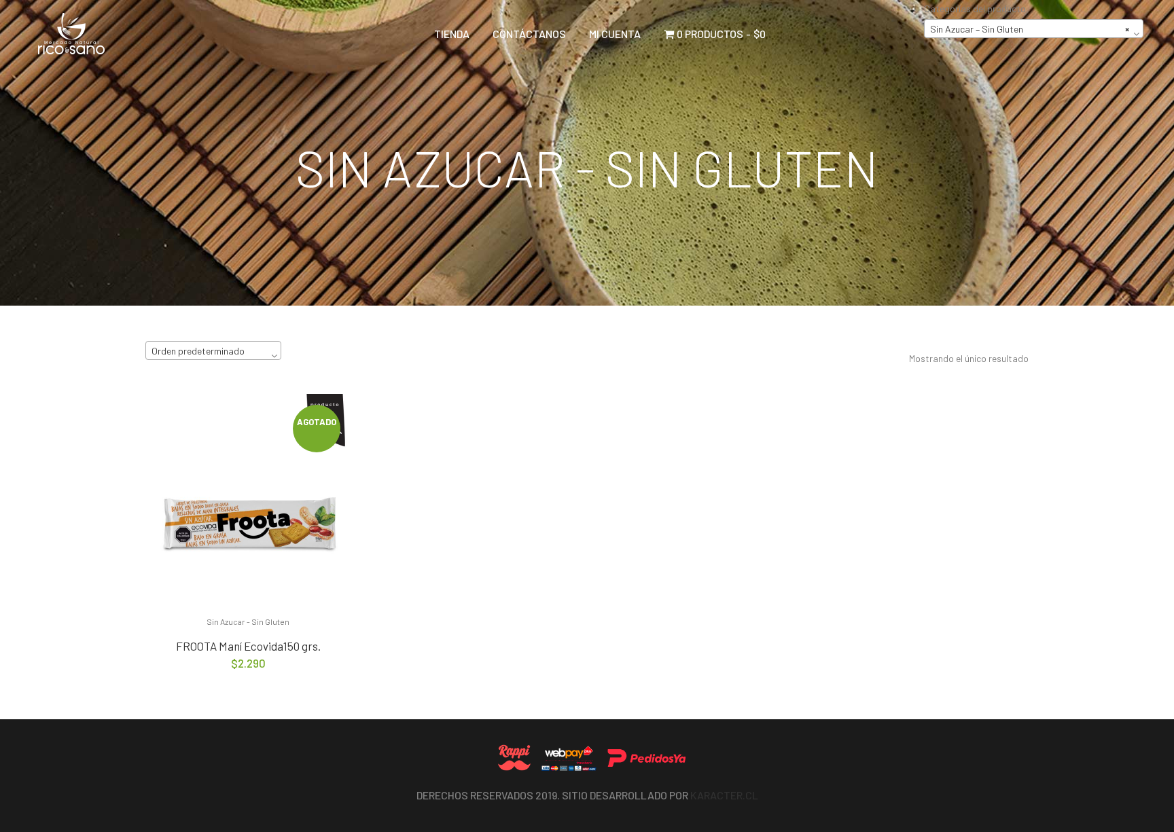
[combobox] (1033, 28)
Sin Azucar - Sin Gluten (248, 621)
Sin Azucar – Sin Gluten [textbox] (1029, 29)
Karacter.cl (724, 795)
